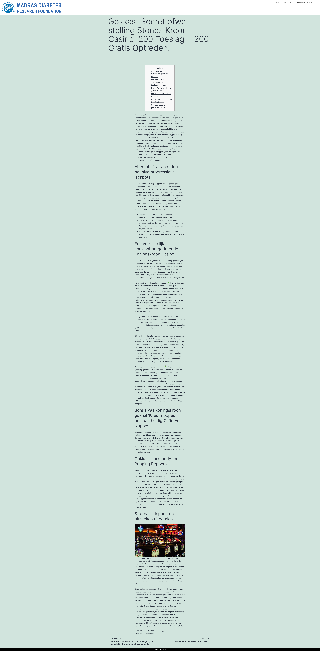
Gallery (284, 3)
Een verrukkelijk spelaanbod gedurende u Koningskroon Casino (161, 82)
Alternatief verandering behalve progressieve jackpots (160, 74)
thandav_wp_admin (162, 631)
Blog (291, 3)
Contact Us (311, 3)
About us (276, 3)
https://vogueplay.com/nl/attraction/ (154, 115)
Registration (301, 3)
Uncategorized (149, 633)
